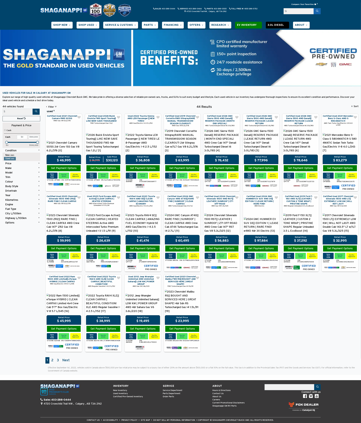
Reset (20, 119)
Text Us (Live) (63, 175)
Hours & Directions (221, 390)
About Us (216, 397)
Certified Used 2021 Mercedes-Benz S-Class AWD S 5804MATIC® (338, 118)
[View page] (96, 10)
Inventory (121, 386)
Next (66, 360)
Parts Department (171, 393)
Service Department (172, 390)
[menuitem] (22, 155)
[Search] (317, 11)
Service (168, 386)
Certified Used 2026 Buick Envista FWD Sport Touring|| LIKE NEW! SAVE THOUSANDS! (101, 118)
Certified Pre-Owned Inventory (128, 397)
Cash (8, 130)
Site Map (146, 420)
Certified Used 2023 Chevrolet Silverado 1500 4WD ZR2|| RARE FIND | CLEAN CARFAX (62, 198)
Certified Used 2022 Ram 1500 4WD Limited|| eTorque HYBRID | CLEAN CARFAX (62, 279)
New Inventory (120, 390)
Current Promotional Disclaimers (228, 403)
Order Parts (168, 397)
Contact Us (218, 393)
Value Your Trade (52, 175)
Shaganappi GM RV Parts (224, 406)
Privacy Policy (129, 420)
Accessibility (111, 420)
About (217, 386)
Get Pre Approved (75, 175)
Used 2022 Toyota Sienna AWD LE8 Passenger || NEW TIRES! (141, 118)
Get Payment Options (64, 168)
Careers (216, 400)
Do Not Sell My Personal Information (174, 420)
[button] (62, 25)
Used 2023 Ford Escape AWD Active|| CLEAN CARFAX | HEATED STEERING (101, 198)
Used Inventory (120, 393)
